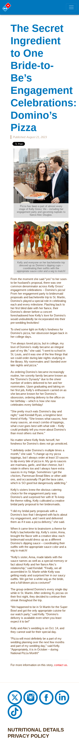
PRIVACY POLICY (21, 707)
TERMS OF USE (20, 713)
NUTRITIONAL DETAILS (26, 701)
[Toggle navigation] (71, 7)
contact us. (60, 636)
